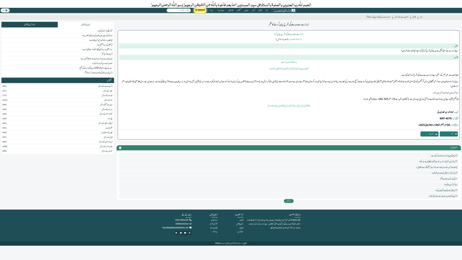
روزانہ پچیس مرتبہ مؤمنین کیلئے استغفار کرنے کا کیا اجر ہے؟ (97, 49)
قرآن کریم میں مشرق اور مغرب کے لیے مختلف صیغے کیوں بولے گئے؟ (438, 161)
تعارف (241, 220)
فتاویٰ (260, 10)
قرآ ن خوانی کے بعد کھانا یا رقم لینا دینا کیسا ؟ (446, 190)
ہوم (267, 10)
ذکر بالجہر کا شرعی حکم (107, 54)
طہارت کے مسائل (107, 95)
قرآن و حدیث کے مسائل (401, 17)
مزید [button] (212, 10)
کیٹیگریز (239, 10)
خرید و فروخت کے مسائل (105, 142)
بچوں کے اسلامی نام (106, 132)
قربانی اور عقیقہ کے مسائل (105, 123)
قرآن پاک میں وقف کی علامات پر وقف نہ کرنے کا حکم (98, 73)
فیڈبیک (241, 228)
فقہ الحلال (230, 10)
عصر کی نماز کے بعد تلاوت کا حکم (448, 179)
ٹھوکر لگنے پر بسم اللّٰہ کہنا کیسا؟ (104, 31)
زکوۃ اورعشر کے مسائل (106, 114)
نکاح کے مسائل (108, 137)
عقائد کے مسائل (107, 91)
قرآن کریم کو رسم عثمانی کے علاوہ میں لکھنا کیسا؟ (444, 173)
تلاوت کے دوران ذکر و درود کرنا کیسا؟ (102, 63)
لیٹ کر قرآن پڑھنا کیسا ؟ (450, 185)
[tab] (86, 24)
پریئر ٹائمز (215, 232)
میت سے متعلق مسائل (106, 105)
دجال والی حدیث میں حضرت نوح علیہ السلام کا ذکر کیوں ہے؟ (96, 59)
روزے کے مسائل (107, 109)
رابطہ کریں (240, 232)
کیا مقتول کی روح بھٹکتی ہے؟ (104, 45)
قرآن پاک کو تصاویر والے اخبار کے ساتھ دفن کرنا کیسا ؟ (443, 196)
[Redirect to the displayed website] (189, 233)
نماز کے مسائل (108, 100)
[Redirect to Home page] (283, 10)
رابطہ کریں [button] (221, 10)
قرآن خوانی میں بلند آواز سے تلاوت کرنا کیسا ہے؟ (444, 156)
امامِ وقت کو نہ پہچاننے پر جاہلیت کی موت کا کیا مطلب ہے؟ (97, 36)
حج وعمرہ (110, 119)
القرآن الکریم (214, 224)
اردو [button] (4, 10)
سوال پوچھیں (240, 224)
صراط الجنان (214, 220)
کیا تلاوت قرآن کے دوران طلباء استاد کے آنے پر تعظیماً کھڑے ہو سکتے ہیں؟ (436, 167)
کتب (253, 10)
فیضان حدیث (214, 228)
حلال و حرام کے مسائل (106, 146)
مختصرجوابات (109, 128)
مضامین (246, 10)
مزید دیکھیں (288, 200)
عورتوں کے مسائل (107, 151)
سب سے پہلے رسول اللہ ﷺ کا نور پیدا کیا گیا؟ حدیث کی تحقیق (95, 68)
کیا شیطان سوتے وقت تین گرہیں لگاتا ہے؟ (100, 40)
